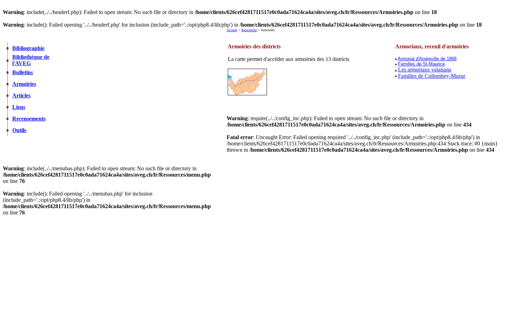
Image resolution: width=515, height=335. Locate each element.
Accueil (232, 30)
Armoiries (24, 84)
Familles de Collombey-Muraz (431, 76)
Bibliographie (28, 48)
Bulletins (22, 72)
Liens (18, 107)
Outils (19, 130)
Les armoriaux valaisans (424, 70)
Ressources (249, 30)
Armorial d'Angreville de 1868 (427, 58)
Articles (21, 95)
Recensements (29, 119)
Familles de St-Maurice (421, 64)
